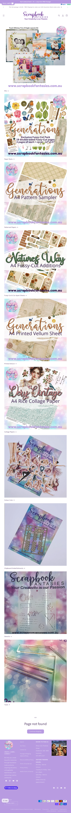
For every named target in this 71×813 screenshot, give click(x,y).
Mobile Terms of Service (26, 771)
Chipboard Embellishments (13, 568)
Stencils (7, 636)
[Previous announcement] (3, 7)
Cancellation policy (62, 811)
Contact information (51, 811)
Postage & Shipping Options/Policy (25, 755)
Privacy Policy (24, 767)
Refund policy (38, 809)
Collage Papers (9, 432)
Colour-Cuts (8, 500)
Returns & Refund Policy (27, 760)
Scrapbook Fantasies (19, 809)
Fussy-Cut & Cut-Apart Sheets (14, 295)
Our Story (22, 746)
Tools (6, 705)
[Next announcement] (68, 7)
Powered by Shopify (28, 809)
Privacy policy (45, 809)
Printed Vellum (9, 364)
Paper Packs (8, 159)
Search (22, 742)
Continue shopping (35, 731)
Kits (5, 91)
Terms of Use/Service (26, 763)
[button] (4, 15)
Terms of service (54, 809)
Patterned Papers (10, 227)
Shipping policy (63, 809)
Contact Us (23, 749)
